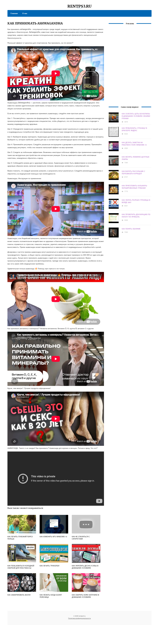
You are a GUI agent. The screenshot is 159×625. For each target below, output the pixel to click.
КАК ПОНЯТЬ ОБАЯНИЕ (131, 229)
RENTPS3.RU (79, 6)
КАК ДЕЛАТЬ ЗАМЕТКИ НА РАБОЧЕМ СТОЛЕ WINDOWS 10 (134, 143)
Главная (14, 13)
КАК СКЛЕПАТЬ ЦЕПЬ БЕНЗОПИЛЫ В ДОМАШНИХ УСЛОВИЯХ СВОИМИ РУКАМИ (136, 116)
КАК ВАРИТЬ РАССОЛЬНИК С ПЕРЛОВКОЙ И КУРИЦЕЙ (133, 172)
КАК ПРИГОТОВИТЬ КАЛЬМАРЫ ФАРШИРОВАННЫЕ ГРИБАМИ (134, 186)
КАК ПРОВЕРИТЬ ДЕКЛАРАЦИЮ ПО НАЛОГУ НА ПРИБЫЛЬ (136, 215)
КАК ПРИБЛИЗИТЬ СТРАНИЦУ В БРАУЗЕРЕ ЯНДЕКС (134, 129)
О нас (24, 13)
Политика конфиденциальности (79, 618)
